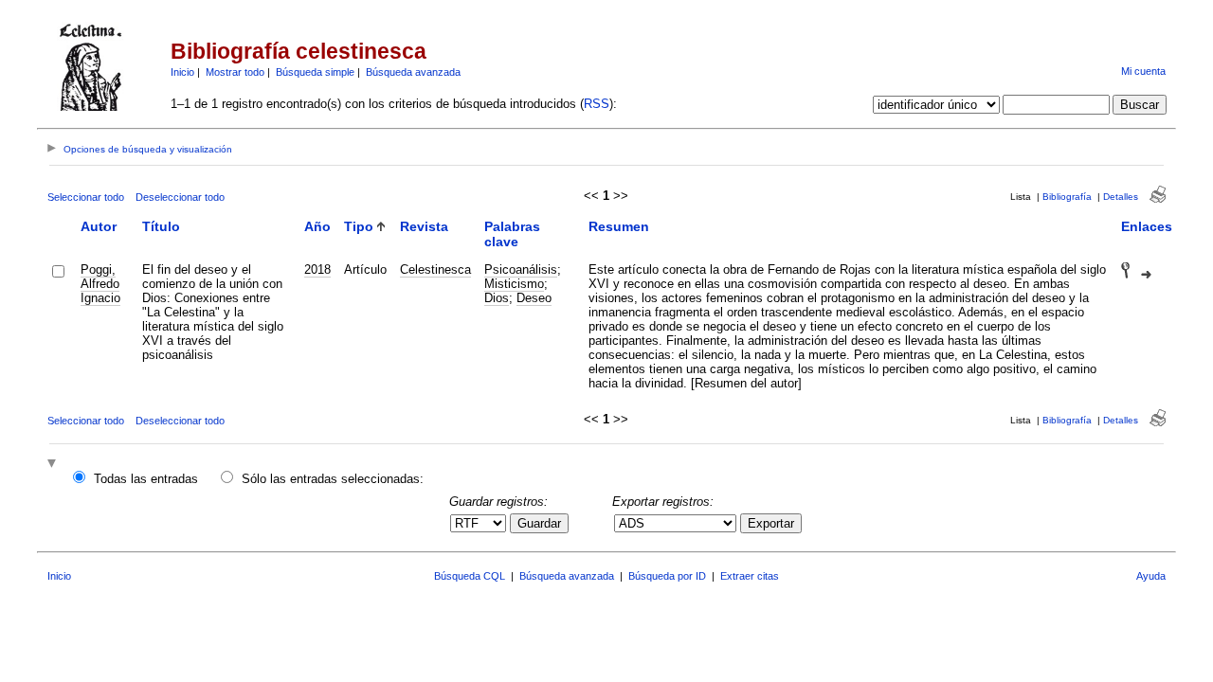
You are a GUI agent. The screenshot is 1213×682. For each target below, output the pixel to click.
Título (161, 226)
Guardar (539, 523)
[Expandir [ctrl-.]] (54, 464)
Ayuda (1151, 576)
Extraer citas (749, 576)
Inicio (182, 72)
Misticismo (514, 284)
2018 (317, 269)
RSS (596, 104)
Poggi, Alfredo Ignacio (100, 283)
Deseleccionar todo (180, 197)
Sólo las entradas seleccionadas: (333, 479)
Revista (424, 226)
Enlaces (1146, 226)
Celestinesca (435, 269)
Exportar (771, 523)
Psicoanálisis (520, 269)
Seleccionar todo (85, 197)
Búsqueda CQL (469, 576)
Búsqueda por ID (667, 576)
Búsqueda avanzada (413, 72)
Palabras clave (512, 234)
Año (317, 226)
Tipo (358, 226)
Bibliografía (1067, 196)
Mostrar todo (235, 72)
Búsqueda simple (315, 72)
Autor (99, 226)
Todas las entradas (146, 479)
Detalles (1120, 196)
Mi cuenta (1143, 71)
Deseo (534, 298)
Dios (496, 298)
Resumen (618, 226)
